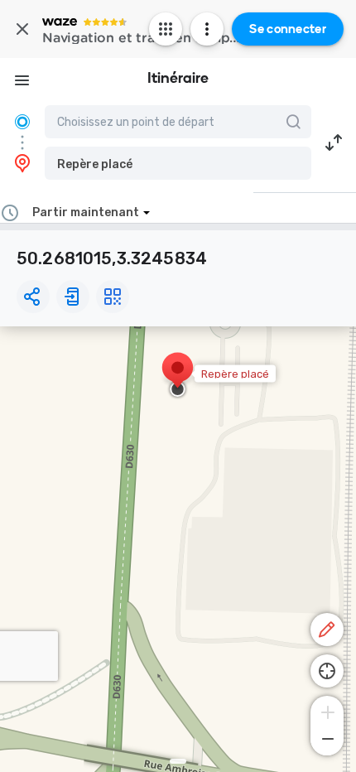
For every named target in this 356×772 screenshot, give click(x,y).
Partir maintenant (85, 212)
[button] (178, 163)
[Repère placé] (177, 376)
